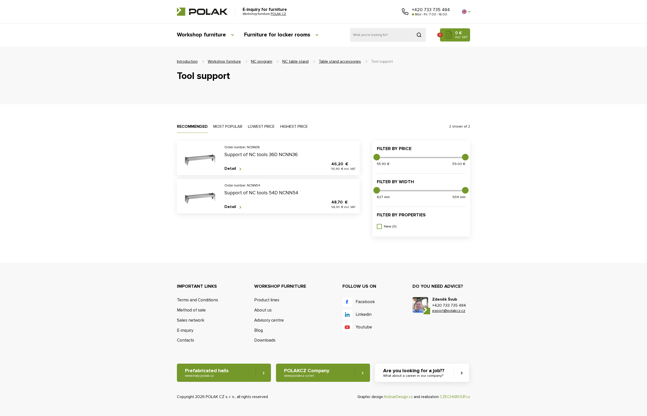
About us (263, 310)
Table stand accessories (340, 61)
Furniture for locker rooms (277, 34)
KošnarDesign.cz (398, 396)
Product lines (266, 300)
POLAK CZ (202, 12)
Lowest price (261, 126)
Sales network (190, 320)
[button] (466, 11)
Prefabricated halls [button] (207, 373)
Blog (258, 330)
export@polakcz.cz (448, 310)
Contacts (185, 340)
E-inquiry (185, 330)
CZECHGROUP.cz (455, 396)
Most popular (227, 126)
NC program (261, 61)
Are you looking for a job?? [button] (413, 373)
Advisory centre (269, 320)
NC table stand (295, 61)
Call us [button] (405, 11)
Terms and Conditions (197, 300)
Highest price (294, 126)
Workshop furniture (201, 34)
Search (419, 35)
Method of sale (191, 310)
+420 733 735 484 (431, 9)
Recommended (192, 126)
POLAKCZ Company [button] (306, 373)
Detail (230, 168)
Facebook (365, 301)
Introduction (187, 61)
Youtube (364, 327)
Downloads (264, 340)
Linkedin (364, 314)
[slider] (376, 157)
